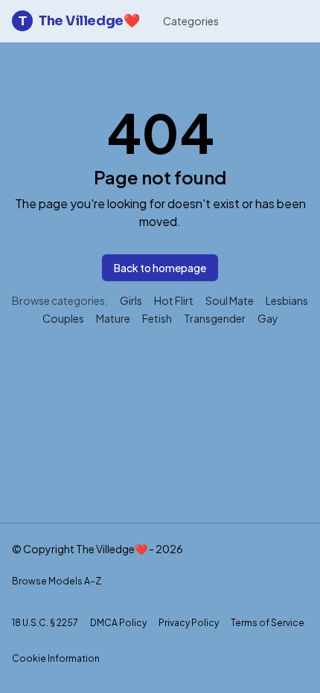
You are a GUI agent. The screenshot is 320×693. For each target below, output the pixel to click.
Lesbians (287, 300)
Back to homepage (160, 267)
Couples (63, 318)
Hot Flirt (173, 300)
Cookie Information (56, 658)
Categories (191, 21)
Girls (131, 300)
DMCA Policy (118, 622)
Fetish (157, 318)
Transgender (215, 318)
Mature (113, 318)
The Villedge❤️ (79, 21)
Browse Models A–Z (56, 581)
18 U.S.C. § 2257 (45, 622)
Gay (267, 318)
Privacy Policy (189, 622)
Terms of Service (267, 622)
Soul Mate (229, 300)
